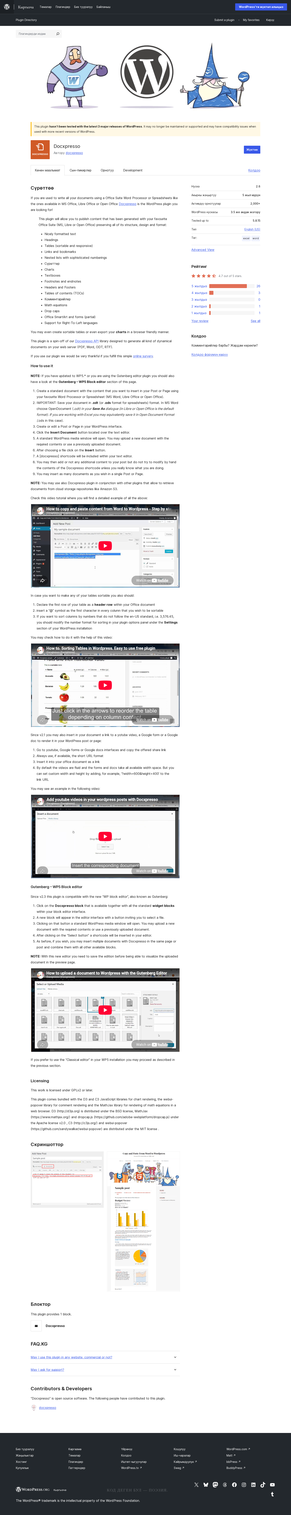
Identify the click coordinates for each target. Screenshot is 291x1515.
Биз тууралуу (25, 1449)
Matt (231, 1455)
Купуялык (22, 1468)
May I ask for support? (47, 1370)
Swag (179, 1468)
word (256, 238)
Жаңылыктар (25, 1455)
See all (255, 321)
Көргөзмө (74, 1449)
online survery (143, 356)
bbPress (233, 1461)
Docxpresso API (87, 341)
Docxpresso (127, 204)
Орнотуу (107, 170)
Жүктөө (252, 149)
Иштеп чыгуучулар (134, 1461)
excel (246, 238)
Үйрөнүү (126, 1449)
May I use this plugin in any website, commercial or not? (71, 1357)
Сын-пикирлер (80, 170)
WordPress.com (238, 1449)
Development (133, 170)
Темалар (74, 1455)
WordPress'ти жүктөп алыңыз (261, 7)
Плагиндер (75, 1461)
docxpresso (74, 153)
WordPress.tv (131, 1468)
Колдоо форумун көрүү (209, 354)
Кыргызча (60, 1489)
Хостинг (21, 1461)
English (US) (252, 229)
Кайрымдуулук (185, 1461)
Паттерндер (76, 1468)
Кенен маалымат (47, 170)
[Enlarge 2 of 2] (175, 1157)
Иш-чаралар (182, 1455)
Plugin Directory (26, 20)
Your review (199, 321)
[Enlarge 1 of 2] (98, 1157)
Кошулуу (179, 1449)
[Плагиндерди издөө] (58, 34)
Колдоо (254, 170)
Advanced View (202, 250)
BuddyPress (236, 1468)
